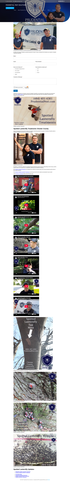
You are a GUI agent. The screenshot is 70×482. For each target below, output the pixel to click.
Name (14, 56)
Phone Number (39, 61)
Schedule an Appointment (19, 68)
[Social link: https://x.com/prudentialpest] (60, 1)
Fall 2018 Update (19, 474)
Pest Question (17, 72)
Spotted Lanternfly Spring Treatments (22, 476)
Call (38, 68)
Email (14, 61)
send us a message (19, 173)
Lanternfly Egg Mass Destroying (21, 475)
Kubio (49, 479)
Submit (15, 90)
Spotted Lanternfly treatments (20, 169)
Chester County (20, 94)
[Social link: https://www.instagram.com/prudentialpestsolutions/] (63, 1)
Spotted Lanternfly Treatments (21, 477)
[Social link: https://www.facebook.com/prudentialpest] (59, 1)
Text (38, 70)
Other (16, 74)
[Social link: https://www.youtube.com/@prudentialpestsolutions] (62, 1)
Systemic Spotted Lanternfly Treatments (22, 172)
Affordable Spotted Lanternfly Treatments (23, 471)
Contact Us (54, 10)
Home (15, 10)
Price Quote (17, 70)
